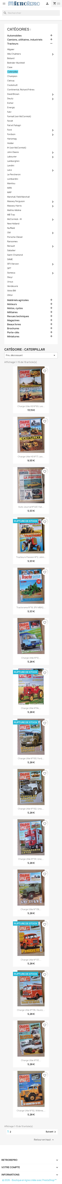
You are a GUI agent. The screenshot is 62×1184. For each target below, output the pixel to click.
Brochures (13, 328)
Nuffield (11, 228)
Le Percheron (14, 174)
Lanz (9, 170)
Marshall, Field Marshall (18, 196)
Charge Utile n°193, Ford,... (31, 758)
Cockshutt (12, 85)
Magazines (13, 320)
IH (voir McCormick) (16, 147)
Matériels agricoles (18, 300)
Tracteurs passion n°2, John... (31, 557)
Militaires (12, 312)
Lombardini (12, 179)
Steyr (10, 277)
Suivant (51, 1132)
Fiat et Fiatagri (14, 125)
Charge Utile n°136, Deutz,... (31, 1010)
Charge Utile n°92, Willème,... (31, 1110)
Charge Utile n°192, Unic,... (31, 808)
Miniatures (13, 336)
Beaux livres (14, 324)
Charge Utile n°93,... (31, 1060)
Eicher (10, 103)
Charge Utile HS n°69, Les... (31, 406)
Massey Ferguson (16, 201)
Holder (10, 143)
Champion (12, 76)
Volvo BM (11, 290)
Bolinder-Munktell (16, 62)
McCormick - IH (14, 219)
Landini (10, 165)
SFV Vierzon (13, 263)
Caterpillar (12, 71)
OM (9, 232)
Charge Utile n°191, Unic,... (31, 859)
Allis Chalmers (14, 53)
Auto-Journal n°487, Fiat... (31, 506)
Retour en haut (44, 1140)
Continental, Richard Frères (20, 89)
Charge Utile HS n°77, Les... (31, 456)
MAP (9, 192)
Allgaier (10, 49)
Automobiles (14, 35)
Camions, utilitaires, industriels (24, 39)
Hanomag (12, 138)
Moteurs (12, 304)
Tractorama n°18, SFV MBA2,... (31, 607)
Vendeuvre (12, 286)
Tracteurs (12, 43)
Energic (11, 107)
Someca (11, 272)
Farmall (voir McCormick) (19, 116)
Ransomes (12, 241)
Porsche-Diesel (14, 237)
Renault (11, 246)
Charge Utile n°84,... (31, 708)
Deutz (10, 98)
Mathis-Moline (14, 210)
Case (9, 67)
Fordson (11, 134)
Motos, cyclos (15, 308)
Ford (9, 129)
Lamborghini (13, 161)
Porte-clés (13, 332)
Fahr (9, 112)
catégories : (19, 29)
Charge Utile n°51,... (31, 657)
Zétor (10, 295)
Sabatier (11, 250)
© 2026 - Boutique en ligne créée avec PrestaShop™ (29, 1180)
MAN (9, 187)
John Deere (13, 152)
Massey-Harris (14, 205)
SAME (10, 259)
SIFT (9, 268)
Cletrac (11, 80)
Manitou (11, 183)
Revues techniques (18, 316)
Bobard (10, 58)
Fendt (10, 120)
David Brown (13, 94)
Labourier (12, 156)
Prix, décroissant (31, 355)
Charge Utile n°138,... (31, 909)
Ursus (10, 281)
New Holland (13, 223)
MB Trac (11, 214)
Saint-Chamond (15, 254)
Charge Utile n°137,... (31, 959)
